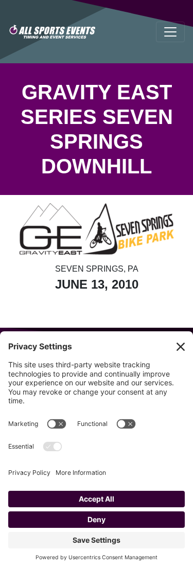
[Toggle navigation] (170, 32)
